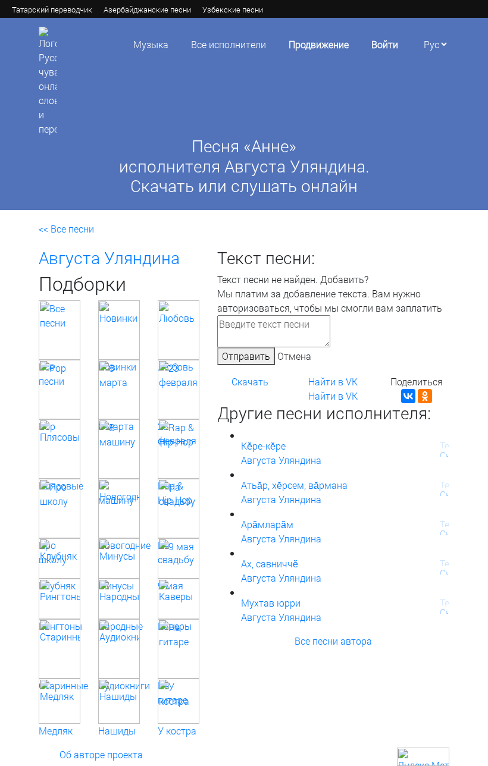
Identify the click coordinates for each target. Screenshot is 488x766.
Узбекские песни (232, 9)
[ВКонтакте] (408, 396)
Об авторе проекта (101, 754)
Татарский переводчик (52, 9)
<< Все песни (66, 228)
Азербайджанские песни (147, 9)
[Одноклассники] (425, 396)
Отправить (246, 356)
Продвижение (319, 44)
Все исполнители (228, 44)
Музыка (150, 44)
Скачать (250, 381)
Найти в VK (333, 381)
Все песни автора (333, 641)
